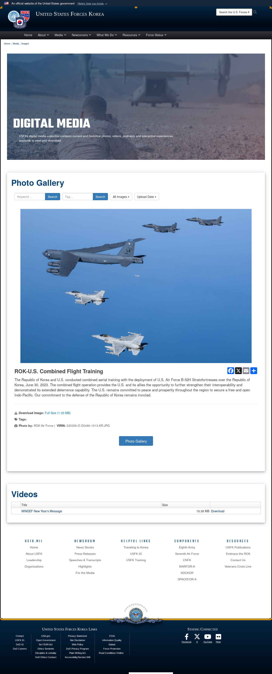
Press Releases (85, 553)
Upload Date (146, 196)
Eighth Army (187, 547)
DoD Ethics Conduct (45, 657)
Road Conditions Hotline (111, 653)
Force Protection (111, 648)
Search (52, 196)
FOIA (112, 636)
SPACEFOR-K (187, 579)
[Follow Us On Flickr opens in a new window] (218, 638)
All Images (120, 196)
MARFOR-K (187, 566)
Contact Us (238, 560)
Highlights (85, 566)
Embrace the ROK (238, 553)
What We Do (105, 35)
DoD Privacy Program (77, 648)
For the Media (85, 573)
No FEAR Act (45, 644)
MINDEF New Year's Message (41, 511)
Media (59, 35)
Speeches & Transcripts (85, 560)
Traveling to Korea (136, 547)
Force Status (154, 35)
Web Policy (77, 644)
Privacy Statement (77, 636)
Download (217, 511)
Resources (130, 35)
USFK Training (136, 560)
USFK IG (136, 553)
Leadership (34, 560)
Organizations (34, 566)
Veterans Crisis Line (238, 566)
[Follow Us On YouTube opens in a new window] (208, 638)
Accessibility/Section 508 (77, 657)
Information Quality (112, 640)
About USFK (34, 553)
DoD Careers (20, 648)
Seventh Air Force (187, 553)
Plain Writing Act (77, 653)
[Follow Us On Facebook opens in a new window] (186, 638)
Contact (20, 636)
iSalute (112, 644)
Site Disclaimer (77, 640)
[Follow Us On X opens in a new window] (197, 638)
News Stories (85, 547)
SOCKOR (187, 573)
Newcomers (80, 35)
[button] (93, 3)
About (42, 35)
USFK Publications (238, 547)
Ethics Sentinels (46, 648)
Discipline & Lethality (45, 653)
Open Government (45, 640)
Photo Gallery (136, 441)
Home (28, 35)
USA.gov (45, 636)
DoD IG (20, 644)
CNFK (187, 560)
